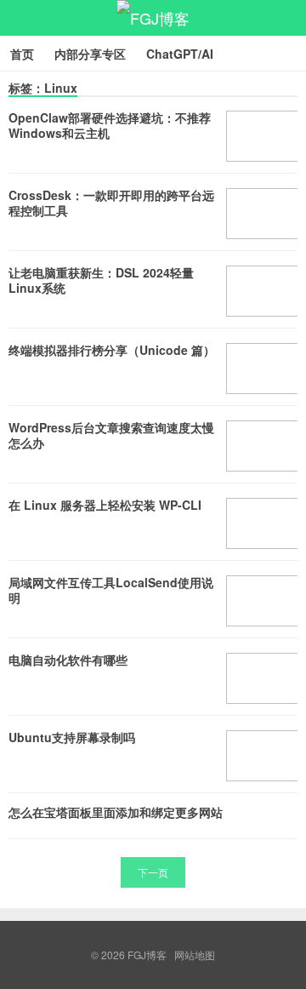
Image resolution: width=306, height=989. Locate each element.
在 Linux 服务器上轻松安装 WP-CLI (104, 504)
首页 (22, 53)
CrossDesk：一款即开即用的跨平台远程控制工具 (111, 202)
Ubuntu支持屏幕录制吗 (71, 737)
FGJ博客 (153, 18)
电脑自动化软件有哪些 (68, 659)
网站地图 (194, 954)
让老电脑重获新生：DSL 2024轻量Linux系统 (101, 280)
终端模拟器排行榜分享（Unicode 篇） (111, 349)
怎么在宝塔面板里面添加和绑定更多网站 (115, 811)
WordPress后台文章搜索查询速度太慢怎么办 (111, 435)
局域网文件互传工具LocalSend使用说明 (110, 590)
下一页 (153, 872)
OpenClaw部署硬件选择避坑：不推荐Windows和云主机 (109, 125)
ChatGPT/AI (179, 53)
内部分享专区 (90, 53)
